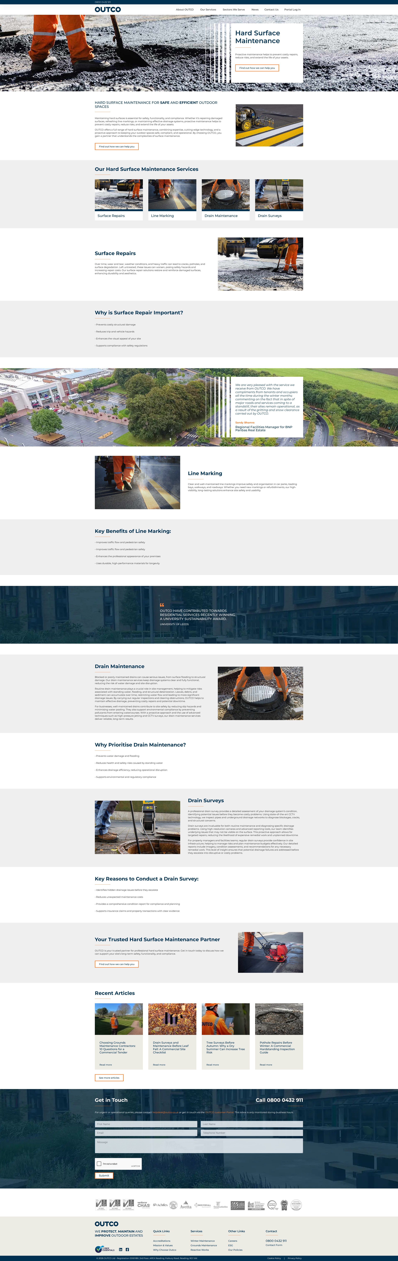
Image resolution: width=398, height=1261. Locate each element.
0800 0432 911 (103, 2)
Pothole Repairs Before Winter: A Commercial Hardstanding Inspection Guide (277, 1047)
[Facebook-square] (127, 1249)
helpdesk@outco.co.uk (165, 1112)
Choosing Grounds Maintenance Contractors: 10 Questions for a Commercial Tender (118, 1047)
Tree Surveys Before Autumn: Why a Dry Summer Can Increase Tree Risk (225, 1047)
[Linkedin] (120, 1249)
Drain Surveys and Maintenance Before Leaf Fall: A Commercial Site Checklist (170, 1047)
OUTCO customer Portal (219, 1112)
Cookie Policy (274, 1258)
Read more (106, 1064)
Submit (104, 1175)
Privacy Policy (295, 1258)
